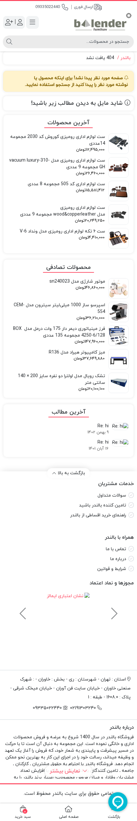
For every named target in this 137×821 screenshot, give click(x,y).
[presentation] (113, 610)
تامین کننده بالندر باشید (102, 505)
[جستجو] (9, 41)
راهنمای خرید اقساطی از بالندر (98, 515)
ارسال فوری (83, 7)
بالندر (125, 58)
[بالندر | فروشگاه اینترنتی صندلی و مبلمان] (103, 22)
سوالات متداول (111, 495)
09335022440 (47, 7)
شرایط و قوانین (111, 569)
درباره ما (118, 559)
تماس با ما (116, 549)
